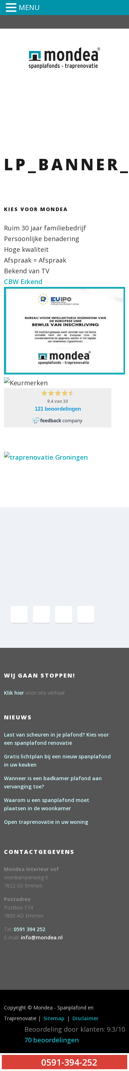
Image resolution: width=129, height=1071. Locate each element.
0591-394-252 (90, 79)
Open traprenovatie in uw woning (46, 821)
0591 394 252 (29, 929)
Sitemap (53, 1018)
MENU (29, 7)
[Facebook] (19, 614)
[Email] (85, 614)
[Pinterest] (41, 614)
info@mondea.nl (42, 937)
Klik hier (14, 692)
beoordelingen (51, 1040)
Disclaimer (85, 1018)
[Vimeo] (63, 614)
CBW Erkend (23, 281)
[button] (12, 8)
